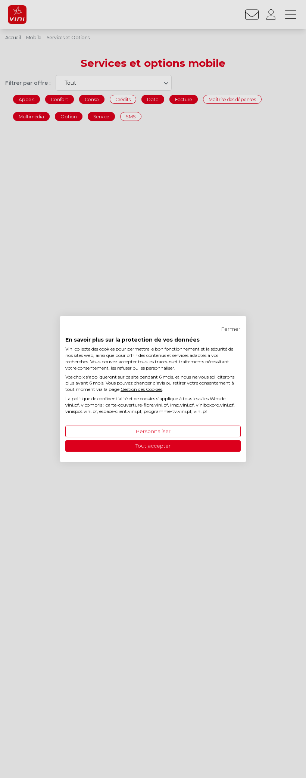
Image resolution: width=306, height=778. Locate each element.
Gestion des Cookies (141, 389)
